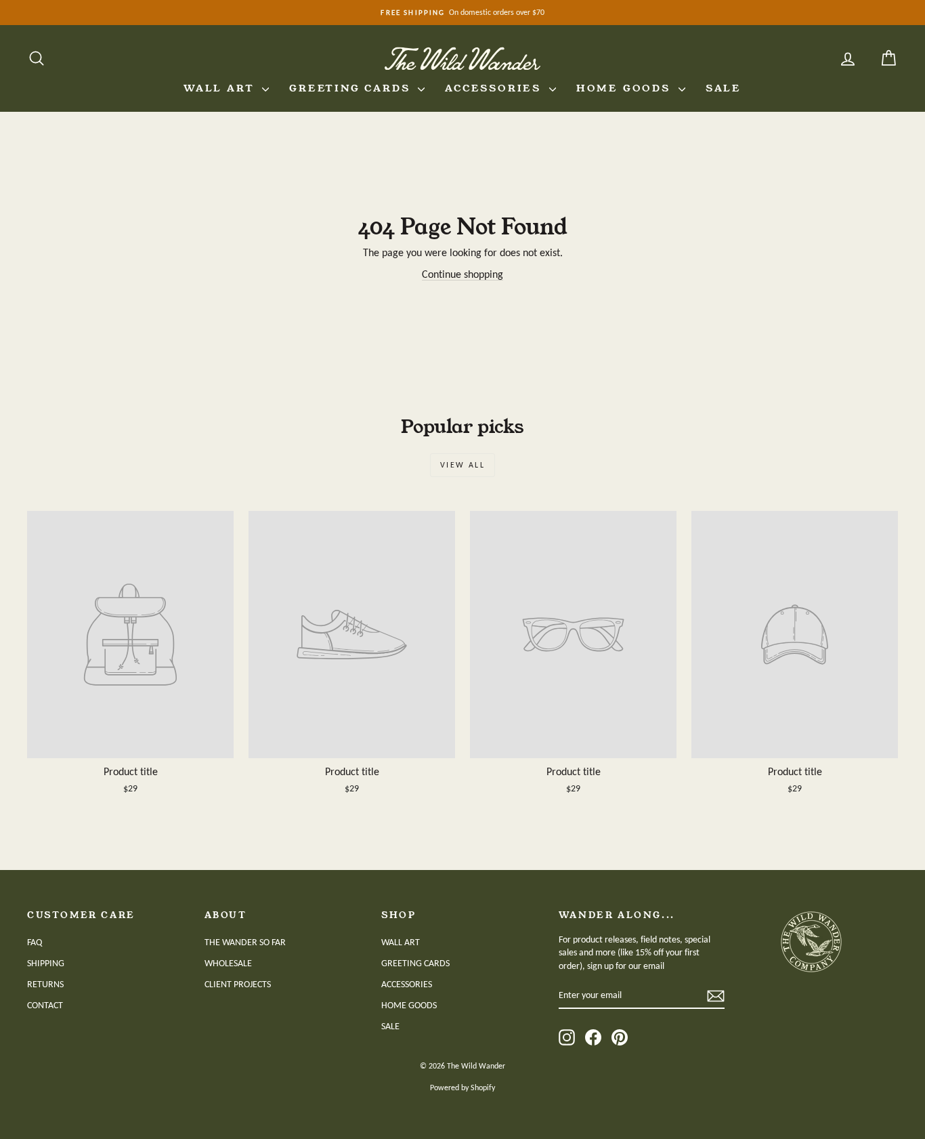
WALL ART (221, 88)
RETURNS (45, 984)
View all (462, 465)
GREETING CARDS (351, 88)
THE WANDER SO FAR (245, 942)
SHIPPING (45, 963)
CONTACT (45, 1005)
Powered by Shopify (462, 1087)
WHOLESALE (228, 963)
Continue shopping (462, 274)
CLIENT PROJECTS (238, 984)
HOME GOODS (625, 88)
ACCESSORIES (495, 88)
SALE (723, 88)
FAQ (34, 942)
